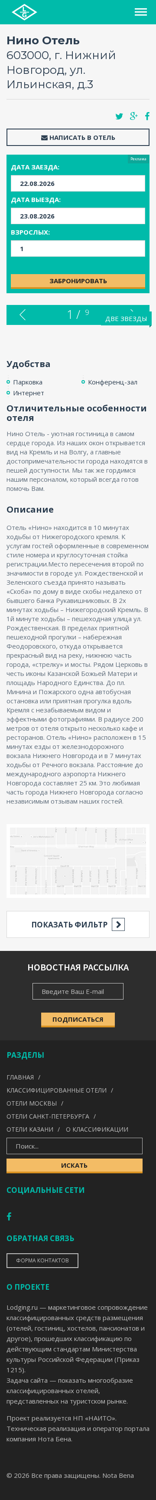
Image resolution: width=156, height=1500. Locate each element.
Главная (20, 1077)
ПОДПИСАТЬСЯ (78, 1019)
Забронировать (78, 280)
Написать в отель (81, 137)
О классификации (97, 1129)
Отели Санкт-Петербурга (47, 1116)
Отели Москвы (31, 1103)
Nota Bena (118, 1475)
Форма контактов (42, 1260)
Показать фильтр (69, 925)
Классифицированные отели (56, 1090)
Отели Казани (29, 1129)
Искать (74, 1165)
